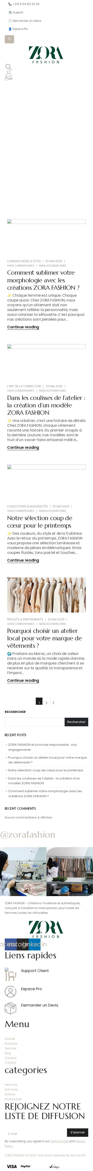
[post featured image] (46, 236)
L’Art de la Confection (24, 386)
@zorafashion (28, 834)
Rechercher (15, 712)
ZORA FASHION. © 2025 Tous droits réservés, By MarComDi (45, 1155)
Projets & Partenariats (25, 619)
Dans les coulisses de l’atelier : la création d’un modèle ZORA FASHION (46, 405)
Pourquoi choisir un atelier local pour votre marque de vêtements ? (44, 638)
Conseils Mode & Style (24, 261)
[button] (8, 67)
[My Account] (8, 73)
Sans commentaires (20, 265)
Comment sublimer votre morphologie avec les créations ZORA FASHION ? (43, 280)
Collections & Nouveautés (27, 506)
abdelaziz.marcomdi (52, 265)
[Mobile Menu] (9, 39)
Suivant (53, 701)
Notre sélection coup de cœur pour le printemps (39, 521)
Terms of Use (59, 1141)
